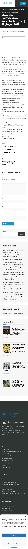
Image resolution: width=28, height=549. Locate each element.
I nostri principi (5, 449)
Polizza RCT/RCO (7, 508)
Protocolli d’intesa (7, 458)
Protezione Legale (7, 511)
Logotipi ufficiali (6, 467)
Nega (14, 539)
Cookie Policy (14, 547)
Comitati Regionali (7, 463)
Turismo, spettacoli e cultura (9, 33)
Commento (4, 182)
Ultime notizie (8, 322)
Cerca (4, 231)
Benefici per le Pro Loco (8, 491)
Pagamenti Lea (6, 487)
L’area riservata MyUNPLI (9, 482)
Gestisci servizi (14, 531)
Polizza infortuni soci (7, 513)
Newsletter (17, 9)
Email (3, 206)
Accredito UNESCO (7, 456)
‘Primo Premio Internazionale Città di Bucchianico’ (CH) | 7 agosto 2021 (8, 161)
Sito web (3, 215)
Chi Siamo (4, 447)
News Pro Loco (11, 9)
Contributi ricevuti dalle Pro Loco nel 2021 (13, 494)
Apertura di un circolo (7, 489)
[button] (25, 516)
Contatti (4, 465)
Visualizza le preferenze (14, 544)
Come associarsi (6, 480)
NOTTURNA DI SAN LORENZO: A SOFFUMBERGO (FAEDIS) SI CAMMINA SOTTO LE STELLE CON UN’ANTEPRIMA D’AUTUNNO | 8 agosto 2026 (13, 254)
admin (19, 33)
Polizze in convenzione (8, 506)
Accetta (14, 535)
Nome (3, 198)
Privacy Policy (5, 434)
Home (3, 9)
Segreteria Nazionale (7, 460)
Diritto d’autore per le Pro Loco (10, 484)
